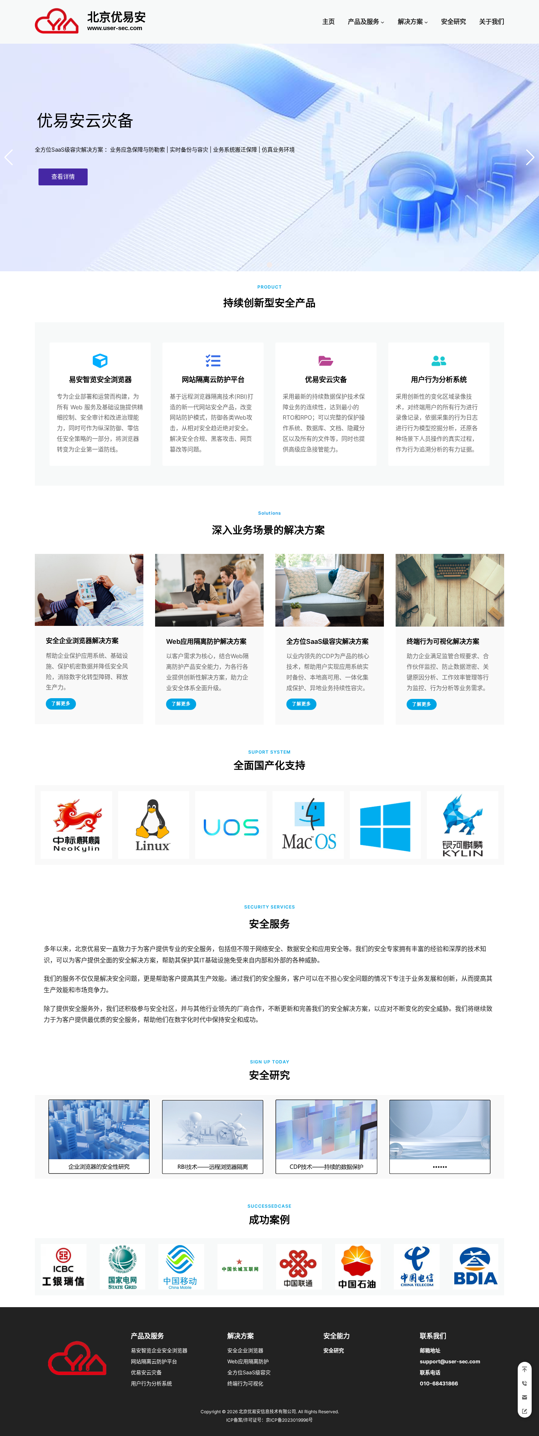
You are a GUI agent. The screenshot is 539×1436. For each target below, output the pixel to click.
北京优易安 (116, 17)
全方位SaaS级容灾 (249, 1372)
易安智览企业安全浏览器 (159, 1350)
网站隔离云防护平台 (154, 1361)
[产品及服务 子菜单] (382, 21)
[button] (253, 265)
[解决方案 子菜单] (426, 21)
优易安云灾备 (146, 1372)
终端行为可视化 (245, 1383)
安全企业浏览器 (245, 1350)
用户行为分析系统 (151, 1383)
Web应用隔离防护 (248, 1361)
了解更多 (60, 703)
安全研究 (333, 1350)
